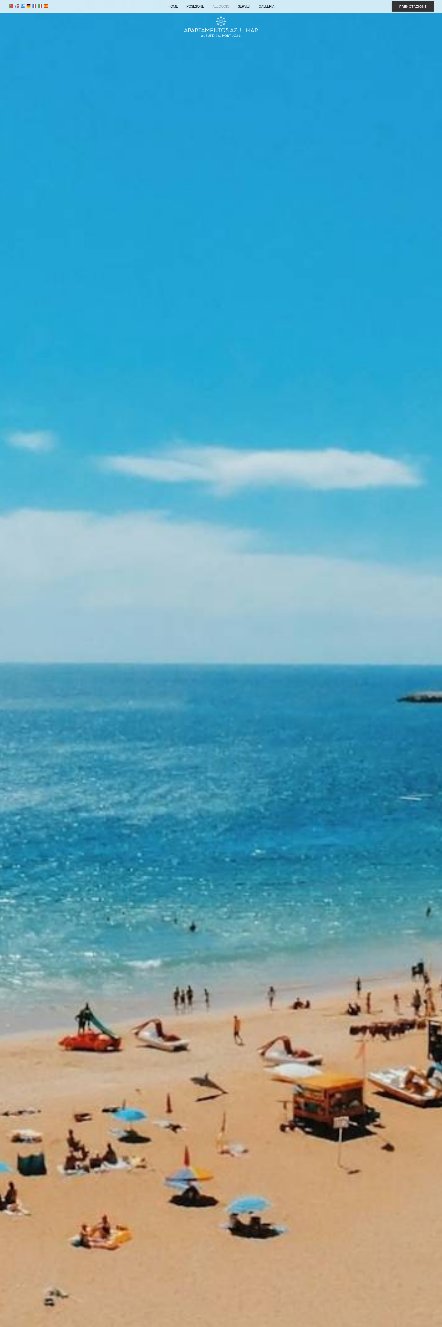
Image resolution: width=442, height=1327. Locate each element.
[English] (17, 5)
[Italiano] (40, 5)
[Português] (11, 5)
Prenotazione (413, 6)
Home (173, 6)
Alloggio (221, 6)
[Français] (34, 5)
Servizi (244, 6)
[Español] (46, 5)
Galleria (266, 6)
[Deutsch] (28, 5)
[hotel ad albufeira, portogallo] (221, 26)
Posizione (195, 6)
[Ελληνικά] (23, 5)
